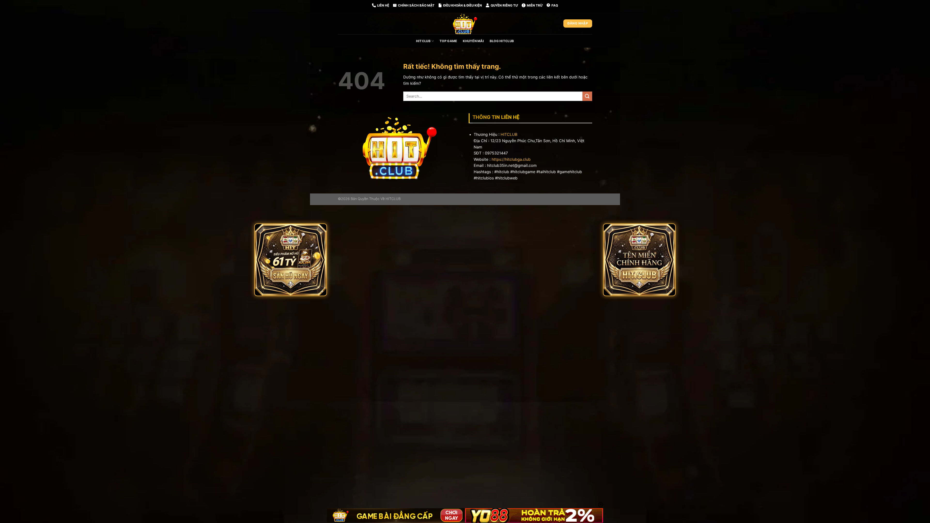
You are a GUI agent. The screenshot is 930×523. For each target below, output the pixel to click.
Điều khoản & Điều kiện (462, 5)
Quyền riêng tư (504, 5)
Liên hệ (383, 5)
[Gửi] (587, 96)
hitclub (423, 41)
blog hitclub (502, 41)
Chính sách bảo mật (416, 5)
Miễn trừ (535, 5)
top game (448, 41)
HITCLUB (509, 134)
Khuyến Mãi (473, 41)
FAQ (554, 5)
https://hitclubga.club (511, 159)
